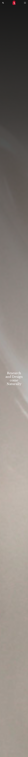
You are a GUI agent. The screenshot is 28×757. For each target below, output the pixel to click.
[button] (3, 3)
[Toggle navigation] (25, 3)
